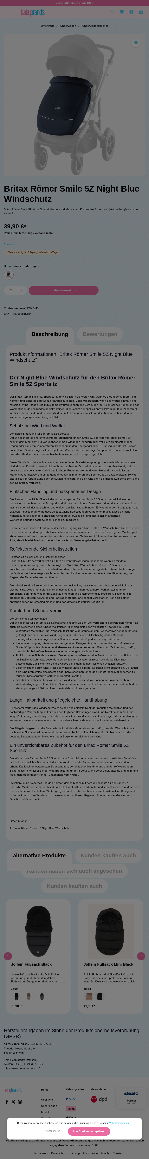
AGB (85, 1153)
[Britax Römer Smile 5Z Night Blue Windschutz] (74, 105)
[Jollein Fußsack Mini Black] (111, 931)
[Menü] (9, 12)
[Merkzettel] (122, 12)
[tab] (50, 338)
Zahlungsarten (75, 1089)
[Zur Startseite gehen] (32, 12)
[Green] (29, 996)
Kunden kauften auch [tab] (108, 855)
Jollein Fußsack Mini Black (108, 964)
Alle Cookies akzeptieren (89, 1131)
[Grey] (42, 996)
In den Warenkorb (64, 290)
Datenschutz (59, 1153)
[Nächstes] (141, 956)
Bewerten (10, 244)
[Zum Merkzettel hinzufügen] (136, 43)
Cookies (118, 1153)
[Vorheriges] (8, 956)
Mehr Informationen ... (120, 1123)
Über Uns (47, 1099)
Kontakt (45, 1112)
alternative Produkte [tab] (39, 855)
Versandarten (99, 1089)
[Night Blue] (9, 274)
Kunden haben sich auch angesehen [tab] (74, 871)
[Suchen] (112, 12)
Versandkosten (72, 1140)
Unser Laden (49, 1105)
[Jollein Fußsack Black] (38, 931)
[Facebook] (7, 1103)
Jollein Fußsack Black (31, 964)
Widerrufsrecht (101, 1153)
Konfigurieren (53, 1131)
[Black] (16, 996)
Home (45, 1089)
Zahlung (75, 1153)
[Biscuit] (89, 996)
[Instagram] (20, 1103)
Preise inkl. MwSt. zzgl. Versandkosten (29, 232)
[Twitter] (13, 1103)
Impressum (41, 1153)
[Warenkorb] (141, 12)
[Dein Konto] (131, 12)
